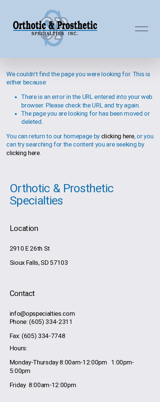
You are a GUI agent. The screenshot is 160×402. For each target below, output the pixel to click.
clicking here (118, 136)
